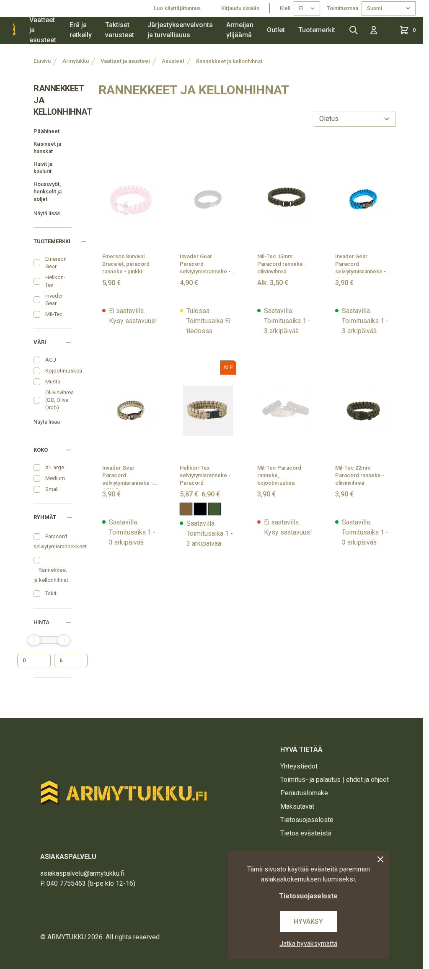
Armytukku (75, 61)
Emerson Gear (56, 263)
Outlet (276, 30)
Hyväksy (308, 921)
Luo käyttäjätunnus (177, 8)
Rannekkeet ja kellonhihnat (229, 61)
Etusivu (42, 61)
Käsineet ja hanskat (47, 147)
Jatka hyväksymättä (308, 944)
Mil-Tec (53, 314)
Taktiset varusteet (119, 30)
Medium (55, 478)
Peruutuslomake (304, 793)
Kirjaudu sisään (240, 8)
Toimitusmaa (342, 8)
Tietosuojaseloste (306, 820)
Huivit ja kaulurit (43, 168)
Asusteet (173, 61)
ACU (50, 360)
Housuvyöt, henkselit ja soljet (48, 191)
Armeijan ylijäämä (239, 30)
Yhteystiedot (299, 766)
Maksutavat (297, 806)
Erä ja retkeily (81, 30)
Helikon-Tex (55, 281)
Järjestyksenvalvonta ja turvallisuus (180, 30)
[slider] (34, 640)
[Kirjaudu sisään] (373, 30)
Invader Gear (54, 299)
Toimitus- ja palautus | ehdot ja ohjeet (334, 780)
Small (52, 489)
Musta (52, 381)
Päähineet (46, 131)
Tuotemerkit (316, 30)
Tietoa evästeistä (305, 833)
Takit (51, 593)
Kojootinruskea (63, 371)
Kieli (285, 8)
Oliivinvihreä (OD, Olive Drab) (59, 400)
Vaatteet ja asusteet (42, 30)
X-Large (54, 467)
